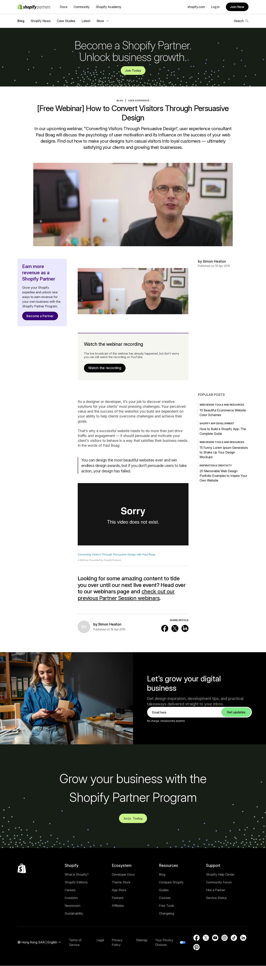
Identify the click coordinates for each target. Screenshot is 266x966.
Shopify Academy (108, 7)
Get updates (236, 712)
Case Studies (66, 21)
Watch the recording (104, 368)
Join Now (237, 7)
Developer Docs (123, 874)
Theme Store (121, 882)
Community (82, 7)
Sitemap (141, 940)
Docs (63, 7)
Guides (164, 890)
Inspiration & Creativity (216, 465)
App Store (119, 890)
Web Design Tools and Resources (222, 404)
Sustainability (74, 913)
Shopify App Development (217, 423)
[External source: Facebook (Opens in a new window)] (164, 628)
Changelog (166, 913)
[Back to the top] (22, 868)
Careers (70, 890)
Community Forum (219, 882)
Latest (86, 21)
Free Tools (166, 906)
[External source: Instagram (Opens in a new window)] (224, 938)
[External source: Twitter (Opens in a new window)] (174, 628)
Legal (100, 940)
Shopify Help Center (220, 874)
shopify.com (196, 7)
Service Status (216, 898)
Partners (117, 898)
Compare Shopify (171, 882)
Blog (21, 21)
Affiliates (118, 906)
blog (120, 100)
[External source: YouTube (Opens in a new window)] (215, 938)
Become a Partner (40, 316)
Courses (165, 898)
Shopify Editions (76, 882)
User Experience (139, 100)
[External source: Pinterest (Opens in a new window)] (196, 947)
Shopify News (41, 21)
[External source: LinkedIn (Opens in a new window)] (184, 628)
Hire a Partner (215, 890)
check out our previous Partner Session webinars (126, 594)
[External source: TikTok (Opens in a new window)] (234, 938)
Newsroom (72, 906)
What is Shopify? (77, 874)
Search (239, 21)
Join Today (133, 70)
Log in (215, 7)
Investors (71, 898)
